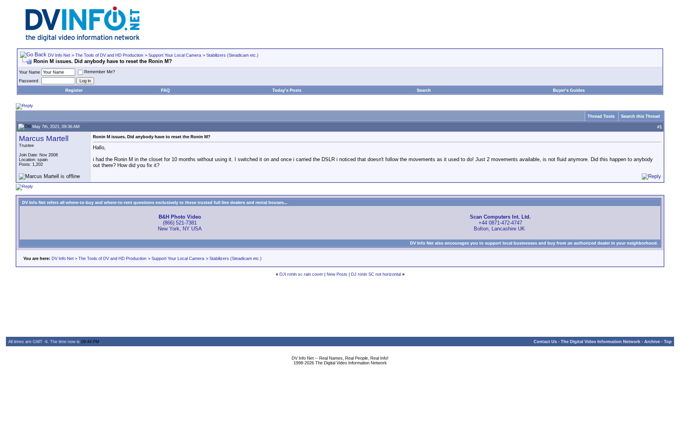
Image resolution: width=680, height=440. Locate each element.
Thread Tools (601, 116)
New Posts (337, 274)
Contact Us (545, 341)
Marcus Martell (43, 138)
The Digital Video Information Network (600, 341)
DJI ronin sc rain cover (301, 274)
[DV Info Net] (83, 40)
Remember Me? (99, 71)
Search (424, 90)
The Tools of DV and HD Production (109, 55)
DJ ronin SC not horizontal (376, 274)
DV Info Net (59, 55)
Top (668, 341)
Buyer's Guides (569, 90)
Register (74, 90)
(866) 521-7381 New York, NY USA (180, 223)
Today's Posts (286, 90)
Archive (652, 341)
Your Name (29, 72)
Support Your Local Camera (174, 55)
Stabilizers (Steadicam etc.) (232, 55)
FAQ (165, 90)
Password (28, 80)
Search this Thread (640, 116)
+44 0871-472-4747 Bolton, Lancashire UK (500, 223)
